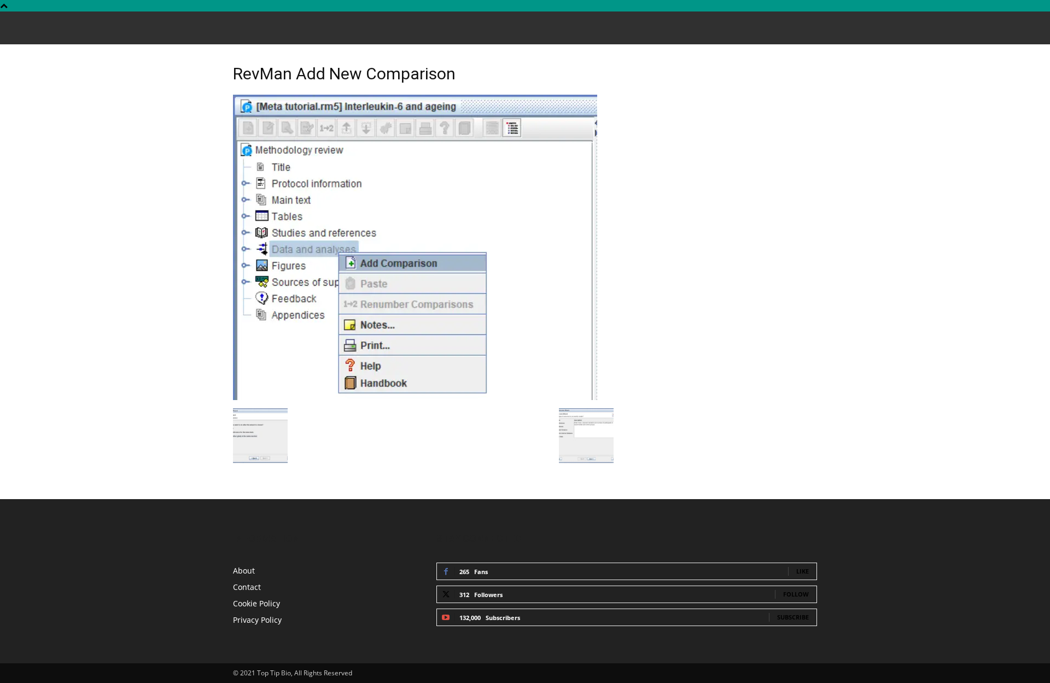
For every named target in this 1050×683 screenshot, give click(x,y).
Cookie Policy (256, 603)
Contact (247, 587)
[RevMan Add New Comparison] (415, 397)
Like (802, 571)
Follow (796, 594)
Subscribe (793, 617)
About (244, 570)
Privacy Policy (257, 620)
